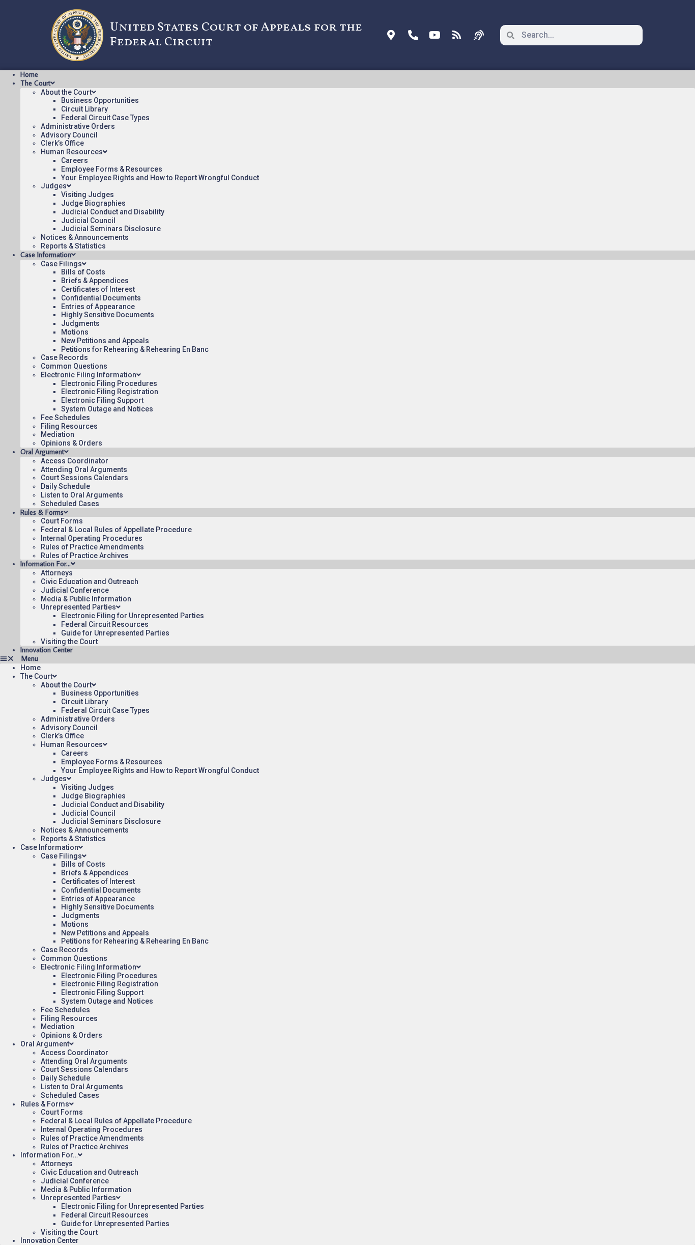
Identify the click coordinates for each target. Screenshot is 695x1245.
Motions (75, 332)
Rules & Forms (42, 512)
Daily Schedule (65, 486)
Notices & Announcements (85, 237)
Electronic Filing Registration (109, 392)
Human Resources (72, 152)
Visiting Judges (87, 194)
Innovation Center (46, 649)
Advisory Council (69, 135)
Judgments (80, 323)
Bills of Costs (83, 272)
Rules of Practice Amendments (92, 547)
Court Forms (62, 521)
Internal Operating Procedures (91, 538)
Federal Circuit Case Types (105, 118)
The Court (35, 83)
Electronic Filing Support (102, 400)
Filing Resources (69, 426)
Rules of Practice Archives (85, 555)
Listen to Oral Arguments (82, 495)
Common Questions (74, 366)
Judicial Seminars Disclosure (111, 229)
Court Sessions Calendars (84, 478)
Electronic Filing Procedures (109, 383)
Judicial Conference (75, 590)
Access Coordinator (74, 461)
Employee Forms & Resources (111, 169)
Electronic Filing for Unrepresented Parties (132, 616)
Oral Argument (42, 451)
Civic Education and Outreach (89, 581)
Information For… (45, 563)
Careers (74, 160)
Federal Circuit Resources (105, 624)
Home (29, 74)
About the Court (66, 92)
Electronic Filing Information (88, 375)
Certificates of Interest (98, 289)
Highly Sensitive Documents (107, 315)
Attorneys (57, 573)
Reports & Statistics (73, 246)
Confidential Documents (101, 298)
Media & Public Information (86, 599)
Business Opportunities (100, 100)
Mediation (57, 434)
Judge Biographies (93, 203)
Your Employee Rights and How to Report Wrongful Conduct (160, 178)
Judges (54, 186)
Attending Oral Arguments (84, 469)
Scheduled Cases (70, 504)
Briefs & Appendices (95, 280)
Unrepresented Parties (78, 607)
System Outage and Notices (107, 409)
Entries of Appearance (98, 306)
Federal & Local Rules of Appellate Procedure (116, 529)
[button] (347, 658)
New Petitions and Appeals (105, 341)
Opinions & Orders (71, 443)
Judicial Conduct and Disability (112, 212)
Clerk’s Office (62, 143)
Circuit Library (84, 109)
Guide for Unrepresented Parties (115, 633)
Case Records (64, 357)
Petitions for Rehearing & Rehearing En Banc (135, 349)
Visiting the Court (69, 642)
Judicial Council (88, 220)
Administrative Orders (78, 126)
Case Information (45, 254)
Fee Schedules (65, 417)
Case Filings (61, 264)
